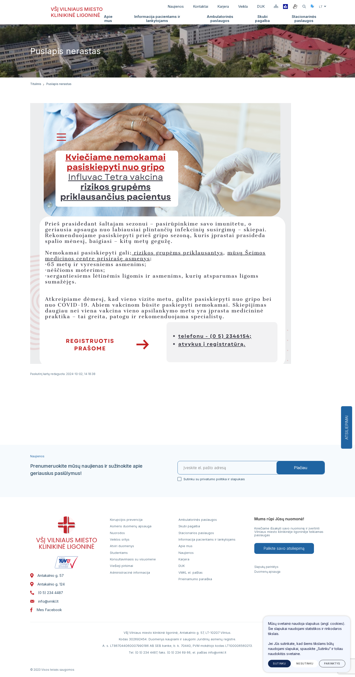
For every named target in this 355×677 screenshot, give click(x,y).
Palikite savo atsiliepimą (284, 548)
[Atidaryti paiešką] (304, 6)
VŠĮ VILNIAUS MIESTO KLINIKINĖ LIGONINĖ (77, 12)
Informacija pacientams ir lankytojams (157, 18)
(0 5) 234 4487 (50, 592)
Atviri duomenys (122, 546)
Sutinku (279, 663)
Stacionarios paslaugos (196, 533)
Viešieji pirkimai (121, 566)
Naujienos (176, 6)
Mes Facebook (49, 609)
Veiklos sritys (119, 539)
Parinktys (332, 663)
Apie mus (108, 18)
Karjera (223, 6)
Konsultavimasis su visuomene (133, 559)
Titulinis (35, 84)
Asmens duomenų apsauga (130, 526)
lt (321, 6)
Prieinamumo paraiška (195, 579)
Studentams (119, 553)
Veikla (243, 6)
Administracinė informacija (130, 572)
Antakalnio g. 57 (50, 575)
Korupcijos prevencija (126, 520)
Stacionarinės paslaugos (304, 18)
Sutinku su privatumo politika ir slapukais (214, 479)
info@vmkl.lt (48, 601)
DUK (261, 6)
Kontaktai (200, 6)
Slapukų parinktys (266, 567)
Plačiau (300, 467)
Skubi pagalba (262, 18)
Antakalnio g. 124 (51, 584)
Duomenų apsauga (267, 571)
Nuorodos (117, 533)
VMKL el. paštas (190, 572)
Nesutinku (304, 663)
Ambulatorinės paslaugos (220, 18)
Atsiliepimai (346, 427)
